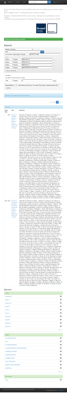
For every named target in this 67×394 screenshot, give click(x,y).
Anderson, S (8, 303)
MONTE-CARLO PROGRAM (12, 365)
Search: (7, 49)
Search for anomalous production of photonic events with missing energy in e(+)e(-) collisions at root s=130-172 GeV (14, 209)
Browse (18, 2)
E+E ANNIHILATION (10, 338)
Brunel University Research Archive (15, 39)
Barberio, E (8, 323)
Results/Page (9, 85)
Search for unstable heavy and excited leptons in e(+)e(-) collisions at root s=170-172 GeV (14, 121)
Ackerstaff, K (8, 296)
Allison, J (7, 300)
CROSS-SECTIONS (10, 355)
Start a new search (11, 70)
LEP (6, 341)
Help (24, 2)
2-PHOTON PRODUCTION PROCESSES (15, 348)
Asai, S (7, 310)
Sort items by (22, 85)
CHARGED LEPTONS (11, 351)
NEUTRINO (8, 368)
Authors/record (51, 85)
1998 (6, 380)
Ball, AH (7, 320)
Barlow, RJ (8, 326)
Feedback (61, 390)
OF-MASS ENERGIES (11, 345)
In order (36, 85)
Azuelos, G (8, 316)
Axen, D (7, 313)
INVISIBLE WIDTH (10, 358)
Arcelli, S (7, 306)
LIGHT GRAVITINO (10, 361)
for (6, 51)
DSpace (55, 390)
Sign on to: (58, 2)
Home (11, 2)
